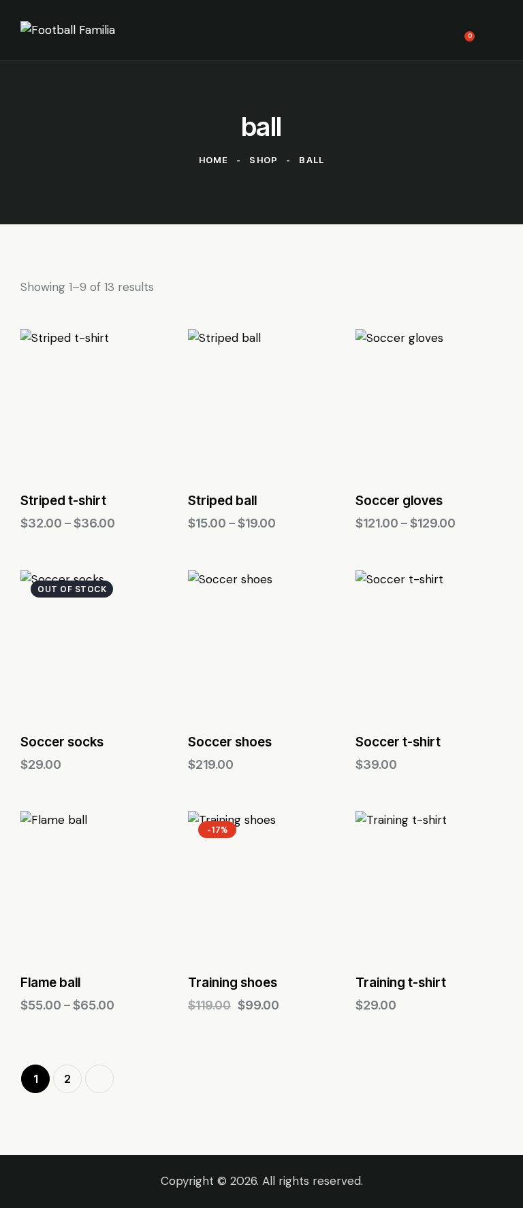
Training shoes (232, 982)
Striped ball (222, 500)
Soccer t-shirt (398, 742)
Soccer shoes (230, 742)
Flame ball (50, 982)
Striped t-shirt (63, 500)
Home (214, 159)
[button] (57, 403)
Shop (263, 159)
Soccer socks (62, 742)
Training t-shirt (400, 982)
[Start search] (493, 29)
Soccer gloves (399, 500)
